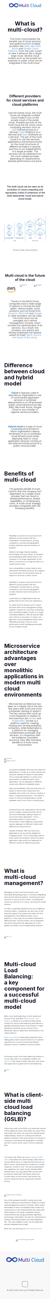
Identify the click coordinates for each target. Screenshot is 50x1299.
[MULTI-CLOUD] (25, 5)
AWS (26, 46)
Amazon (12, 313)
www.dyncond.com (34, 1229)
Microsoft (24, 313)
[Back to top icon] (25, 1284)
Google (38, 313)
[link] (12, 1195)
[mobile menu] (46, 5)
